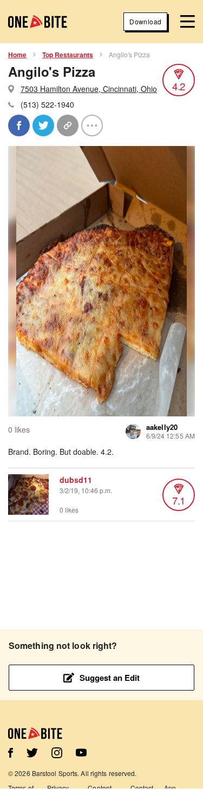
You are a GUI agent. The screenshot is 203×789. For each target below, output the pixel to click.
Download (145, 21)
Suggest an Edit (110, 678)
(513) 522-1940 (47, 104)
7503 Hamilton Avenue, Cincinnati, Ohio (89, 88)
